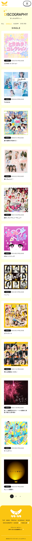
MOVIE (28, 520)
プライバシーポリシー (16, 527)
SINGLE (9, 24)
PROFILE (14, 520)
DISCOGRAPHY (7, 523)
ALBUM (16, 24)
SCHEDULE (21, 520)
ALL (2, 24)
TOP (3, 520)
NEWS (8, 520)
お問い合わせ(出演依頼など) (15, 529)
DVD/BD (23, 24)
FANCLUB (24, 523)
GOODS (16, 523)
